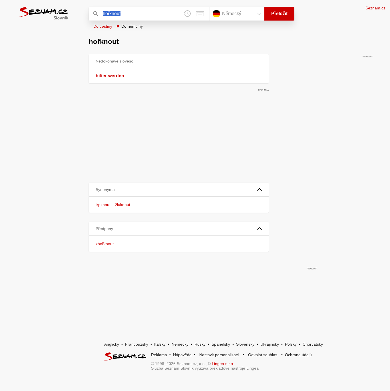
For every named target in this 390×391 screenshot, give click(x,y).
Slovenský (245, 344)
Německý (180, 344)
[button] (179, 190)
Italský (160, 344)
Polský (291, 344)
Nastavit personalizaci (219, 354)
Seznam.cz (375, 8)
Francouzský (136, 344)
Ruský (200, 344)
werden (116, 75)
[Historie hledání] (187, 14)
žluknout (122, 204)
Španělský (221, 344)
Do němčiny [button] (132, 26)
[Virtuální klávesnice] (200, 14)
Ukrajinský (269, 344)
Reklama (159, 354)
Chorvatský (313, 344)
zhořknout (105, 243)
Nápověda (182, 354)
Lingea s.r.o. (223, 363)
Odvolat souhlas (262, 354)
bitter (101, 75)
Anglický (111, 344)
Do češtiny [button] (102, 26)
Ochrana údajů (298, 354)
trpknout (103, 204)
